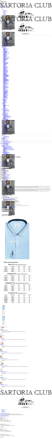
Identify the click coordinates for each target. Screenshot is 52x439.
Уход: (1, 175)
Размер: (3, 340)
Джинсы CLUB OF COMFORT (7, 141)
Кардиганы (4, 128)
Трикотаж (4, 40)
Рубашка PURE (2, 338)
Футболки (4, 130)
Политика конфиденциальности (4, 415)
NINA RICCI (5, 84)
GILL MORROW (5, 63)
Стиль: (1, 176)
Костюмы (4, 12)
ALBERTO (4, 44)
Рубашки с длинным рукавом (7, 124)
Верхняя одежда (5, 11)
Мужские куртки (5, 115)
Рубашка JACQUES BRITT (3, 351)
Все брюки (4, 113)
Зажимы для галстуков (6, 105)
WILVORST (5, 96)
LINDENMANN (5, 72)
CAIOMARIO (5, 51)
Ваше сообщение (2, 434)
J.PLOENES (4, 68)
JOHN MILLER (5, 70)
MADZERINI (5, 74)
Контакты (3, 139)
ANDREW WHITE (5, 45)
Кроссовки (4, 134)
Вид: (1, 169)
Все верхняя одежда (6, 119)
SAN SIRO (4, 86)
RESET (4, 85)
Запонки (4, 109)
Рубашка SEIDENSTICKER (3, 365)
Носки (4, 107)
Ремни (4, 103)
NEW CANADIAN (5, 83)
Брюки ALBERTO (5, 144)
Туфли (4, 133)
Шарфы (4, 102)
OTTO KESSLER (5, 80)
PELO (4, 82)
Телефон (1, 419)
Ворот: (1, 172)
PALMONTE (5, 85)
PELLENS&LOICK (5, 81)
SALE (2, 36)
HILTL (4, 67)
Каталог (3, 409)
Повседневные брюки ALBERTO (7, 147)
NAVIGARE (5, 78)
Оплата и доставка (4, 184)
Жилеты (4, 131)
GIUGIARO (4, 64)
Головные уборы (5, 108)
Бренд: (1, 178)
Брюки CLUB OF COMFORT (7, 146)
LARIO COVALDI (5, 71)
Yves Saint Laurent (5, 102)
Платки (4, 104)
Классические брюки (6, 136)
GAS (4, 61)
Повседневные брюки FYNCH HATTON (8, 148)
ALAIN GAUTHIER (6, 43)
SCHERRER (5, 89)
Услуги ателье (3, 411)
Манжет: (1, 174)
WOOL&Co (4, 97)
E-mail (2, 209)
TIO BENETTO (5, 93)
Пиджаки (4, 13)
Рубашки (4, 14)
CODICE (4, 54)
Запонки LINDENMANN (6, 117)
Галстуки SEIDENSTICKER (7, 116)
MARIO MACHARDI (6, 76)
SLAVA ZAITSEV (5, 90)
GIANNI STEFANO (5, 67)
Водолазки (4, 127)
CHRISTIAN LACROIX (6, 52)
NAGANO (4, 77)
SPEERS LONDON (5, 91)
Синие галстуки (5, 119)
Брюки (4, 37)
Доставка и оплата (4, 137)
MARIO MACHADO (6, 75)
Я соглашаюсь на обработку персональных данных (7, 425)
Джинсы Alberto (5, 140)
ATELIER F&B (5, 46)
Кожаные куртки (5, 118)
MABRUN (4, 73)
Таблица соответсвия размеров (4, 165)
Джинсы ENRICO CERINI (6, 142)
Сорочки (4, 129)
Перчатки (4, 106)
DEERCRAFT (5, 55)
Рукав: (1, 171)
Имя (2, 208)
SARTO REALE (5, 87)
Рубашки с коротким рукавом (7, 125)
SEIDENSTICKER (5, 94)
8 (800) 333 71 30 (2, 143)
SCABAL (4, 88)
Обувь (4, 151)
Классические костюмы (6, 196)
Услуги (3, 183)
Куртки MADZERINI (6, 176)
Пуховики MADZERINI (6, 175)
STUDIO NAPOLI (5, 92)
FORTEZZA (5, 58)
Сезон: (1, 173)
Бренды (3, 42)
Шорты (4, 138)
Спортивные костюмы (6, 121)
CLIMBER (4, 53)
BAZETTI (4, 48)
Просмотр (2, 329)
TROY (4, 94)
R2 (3, 84)
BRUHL (4, 50)
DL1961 (4, 57)
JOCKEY (4, 69)
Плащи (4, 116)
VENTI (4, 95)
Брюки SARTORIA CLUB (6, 145)
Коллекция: (1, 170)
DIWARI (4, 56)
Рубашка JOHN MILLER (3, 371)
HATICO (4, 65)
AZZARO (4, 47)
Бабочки (4, 101)
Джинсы (4, 111)
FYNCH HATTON (5, 63)
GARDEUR (4, 60)
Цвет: (1, 177)
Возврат (3, 138)
